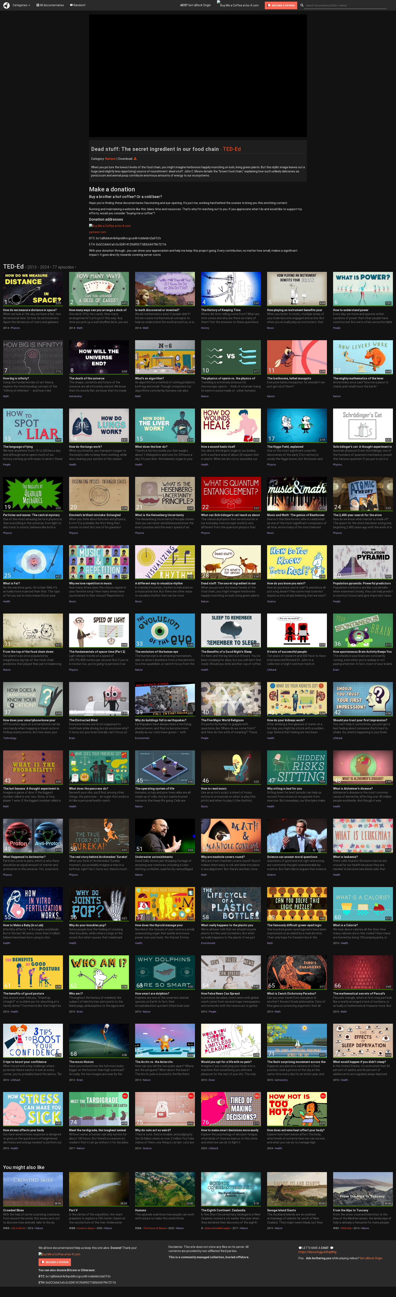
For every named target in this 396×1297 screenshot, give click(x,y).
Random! (79, 5)
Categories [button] (20, 5)
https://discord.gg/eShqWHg (317, 1252)
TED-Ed (232, 149)
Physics (15, 328)
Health (72, 464)
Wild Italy (346, 1228)
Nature (205, 396)
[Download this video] (135, 159)
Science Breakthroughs (217, 1228)
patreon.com (97, 232)
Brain (336, 669)
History (205, 328)
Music (270, 328)
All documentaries (51, 5)
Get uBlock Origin (195, 5)
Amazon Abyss (85, 1228)
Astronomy (75, 396)
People (336, 328)
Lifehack (271, 669)
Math (80, 328)
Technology (9, 738)
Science (271, 601)
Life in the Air (18, 1228)
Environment (142, 738)
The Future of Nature (154, 1228)
